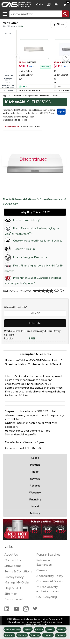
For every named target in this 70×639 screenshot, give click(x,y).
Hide (20, 26)
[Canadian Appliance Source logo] (17, 4)
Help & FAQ (12, 588)
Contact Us (12, 560)
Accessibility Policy (49, 576)
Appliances (7, 96)
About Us (11, 554)
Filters (60, 24)
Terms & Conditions (18, 571)
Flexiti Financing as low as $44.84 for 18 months (33, 268)
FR (56, 4)
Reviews (35, 478)
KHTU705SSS (55, 96)
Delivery (35, 513)
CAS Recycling (46, 597)
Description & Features (35, 354)
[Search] (65, 13)
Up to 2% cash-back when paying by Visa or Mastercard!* (31, 231)
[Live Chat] (48, 4)
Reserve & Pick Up (24, 249)
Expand (61, 111)
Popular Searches (48, 554)
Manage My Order (16, 582)
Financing (35, 499)
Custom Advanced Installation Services (37, 240)
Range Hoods (31, 96)
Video (35, 471)
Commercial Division (50, 581)
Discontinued (13, 599)
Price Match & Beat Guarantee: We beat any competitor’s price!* (32, 280)
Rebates (35, 485)
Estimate (35, 323)
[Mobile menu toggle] (4, 14)
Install (35, 506)
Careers (41, 570)
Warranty (35, 492)
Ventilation (19, 96)
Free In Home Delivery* (27, 220)
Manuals (35, 464)
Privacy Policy (14, 577)
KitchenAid (43, 96)
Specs (35, 457)
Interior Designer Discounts (30, 257)
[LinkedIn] (7, 610)
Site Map (10, 593)
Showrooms (12, 566)
